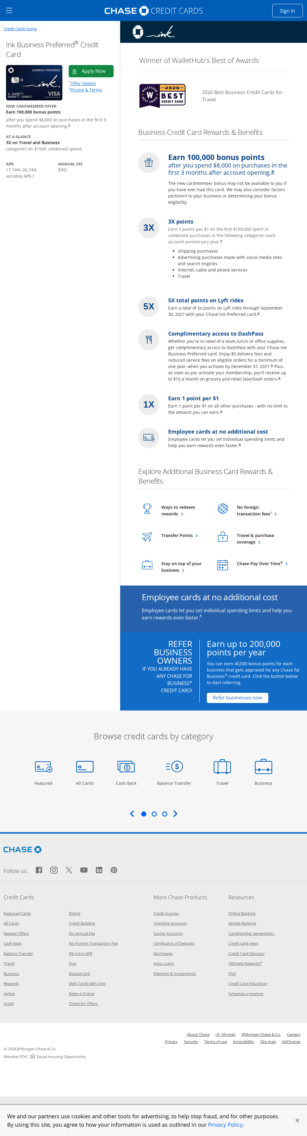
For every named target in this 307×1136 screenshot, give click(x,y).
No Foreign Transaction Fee (93, 943)
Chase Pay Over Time (260, 563)
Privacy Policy (225, 1124)
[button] (297, 1120)
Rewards (11, 983)
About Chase (198, 1034)
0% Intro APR (80, 953)
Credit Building (82, 923)
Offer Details (83, 83)
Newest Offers (16, 933)
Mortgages (163, 953)
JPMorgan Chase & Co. (261, 1034)
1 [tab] (143, 814)
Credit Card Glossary (246, 953)
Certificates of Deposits (174, 943)
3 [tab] (164, 814)
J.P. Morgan (226, 1034)
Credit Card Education (247, 983)
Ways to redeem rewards (184, 510)
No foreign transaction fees (260, 510)
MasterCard (79, 973)
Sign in (291, 10)
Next (175, 813)
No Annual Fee (82, 933)
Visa (72, 963)
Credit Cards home (20, 29)
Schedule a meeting (245, 993)
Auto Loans (164, 963)
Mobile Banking (242, 923)
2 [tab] (154, 814)
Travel (224, 783)
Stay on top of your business (184, 567)
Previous (132, 813)
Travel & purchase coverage (260, 538)
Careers (293, 1034)
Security (191, 1041)
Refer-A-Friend (81, 993)
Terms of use (215, 1041)
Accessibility (243, 1041)
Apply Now (98, 70)
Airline (9, 993)
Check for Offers (83, 1003)
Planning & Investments (175, 973)
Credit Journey (166, 913)
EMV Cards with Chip (87, 983)
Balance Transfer (174, 783)
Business (264, 783)
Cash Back (126, 783)
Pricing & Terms (86, 90)
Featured (44, 783)
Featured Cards (17, 913)
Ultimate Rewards (245, 963)
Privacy (171, 1041)
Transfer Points (184, 535)
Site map (268, 1041)
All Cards (85, 783)
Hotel (8, 1003)
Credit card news (243, 943)
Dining (74, 913)
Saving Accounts (168, 933)
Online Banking (241, 913)
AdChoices (291, 1041)
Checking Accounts (170, 923)
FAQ (232, 973)
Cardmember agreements (251, 933)
